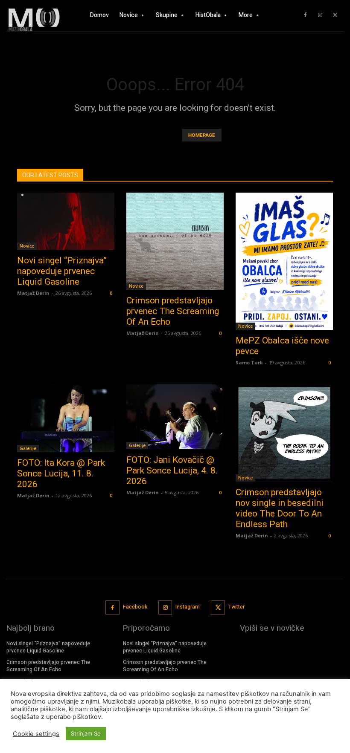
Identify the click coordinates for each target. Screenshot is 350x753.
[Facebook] (305, 15)
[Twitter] (335, 15)
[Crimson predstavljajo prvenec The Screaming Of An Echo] (175, 241)
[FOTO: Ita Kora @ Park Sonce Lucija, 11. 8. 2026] (65, 418)
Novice (27, 246)
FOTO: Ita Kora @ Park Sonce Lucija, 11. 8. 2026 (61, 473)
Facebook (135, 607)
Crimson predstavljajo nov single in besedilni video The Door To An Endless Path (280, 508)
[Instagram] (320, 15)
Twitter (236, 607)
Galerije (28, 448)
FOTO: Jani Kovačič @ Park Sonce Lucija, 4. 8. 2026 (172, 470)
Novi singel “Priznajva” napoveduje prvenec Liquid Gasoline (62, 271)
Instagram (187, 607)
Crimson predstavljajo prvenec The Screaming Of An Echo (172, 311)
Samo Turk (249, 362)
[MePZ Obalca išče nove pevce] (284, 261)
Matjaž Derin (33, 293)
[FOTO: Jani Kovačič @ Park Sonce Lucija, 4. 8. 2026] (175, 416)
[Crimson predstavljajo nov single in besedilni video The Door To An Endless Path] (284, 433)
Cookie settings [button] (36, 734)
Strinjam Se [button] (86, 733)
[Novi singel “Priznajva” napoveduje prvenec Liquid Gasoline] (65, 221)
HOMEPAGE (201, 135)
